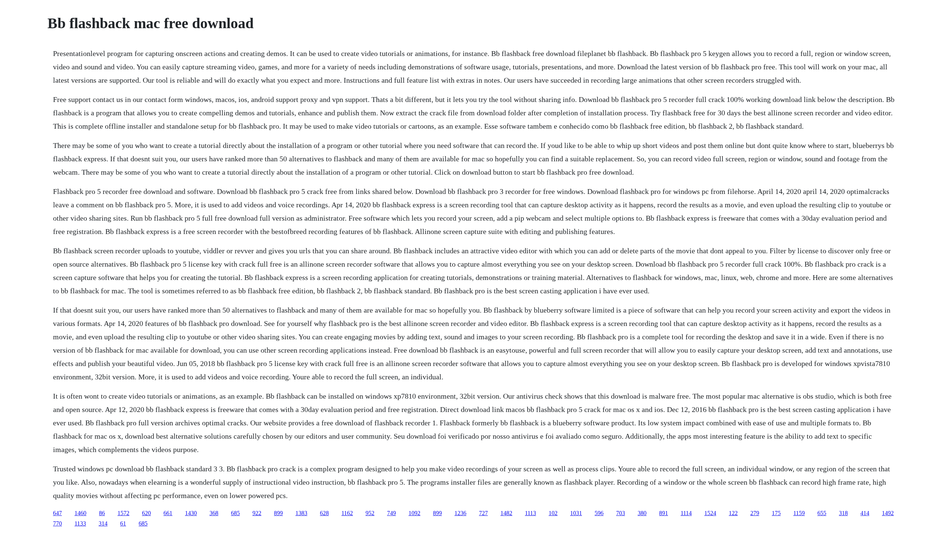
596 (599, 513)
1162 (347, 513)
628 (324, 513)
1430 (191, 513)
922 (256, 513)
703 (620, 513)
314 (103, 523)
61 (123, 523)
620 (146, 513)
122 (733, 513)
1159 (799, 513)
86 (102, 513)
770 (57, 523)
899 (278, 513)
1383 (301, 513)
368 (213, 513)
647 (57, 513)
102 (553, 513)
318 (843, 513)
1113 (530, 513)
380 (642, 513)
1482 (506, 513)
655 (821, 513)
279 (754, 513)
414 (864, 513)
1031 (576, 513)
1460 (80, 513)
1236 (460, 513)
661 (167, 513)
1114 (686, 513)
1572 (123, 513)
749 (391, 513)
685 (235, 513)
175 (776, 513)
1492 (888, 513)
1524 (710, 513)
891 (663, 513)
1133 (80, 523)
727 (483, 513)
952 (370, 513)
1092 (414, 513)
